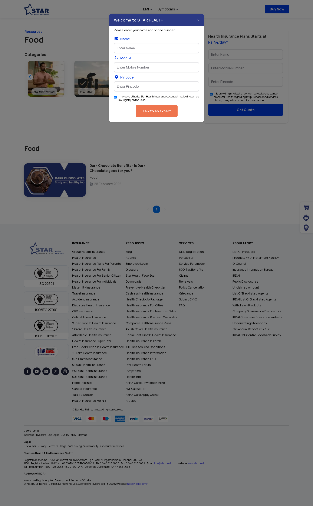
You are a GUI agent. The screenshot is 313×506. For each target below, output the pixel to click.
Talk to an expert (156, 111)
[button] (198, 20)
